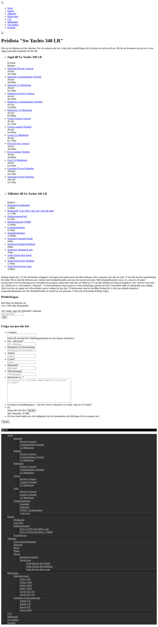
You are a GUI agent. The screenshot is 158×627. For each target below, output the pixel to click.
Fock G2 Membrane (17, 160)
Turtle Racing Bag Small (19, 255)
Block (16, 548)
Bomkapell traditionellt (18, 205)
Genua (17, 476)
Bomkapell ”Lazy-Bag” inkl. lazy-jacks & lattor (30, 210)
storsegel (18, 438)
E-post (11, 359)
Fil (8, 407)
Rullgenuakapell (21, 526)
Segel (10, 8)
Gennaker (24, 504)
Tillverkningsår (14, 371)
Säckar (17, 554)
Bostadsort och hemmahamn (21, 347)
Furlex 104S (26, 582)
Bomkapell (19, 519)
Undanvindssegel (22, 501)
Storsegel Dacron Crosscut (20, 68)
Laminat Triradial (28, 482)
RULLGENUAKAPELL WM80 (36, 532)
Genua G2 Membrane (18, 135)
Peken (17, 551)
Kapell (10, 11)
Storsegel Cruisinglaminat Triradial (24, 76)
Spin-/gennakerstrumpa (25, 541)
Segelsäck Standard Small (20, 238)
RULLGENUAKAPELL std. (34, 529)
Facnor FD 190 (27, 594)
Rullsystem (12, 16)
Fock (16, 488)
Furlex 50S (25, 579)
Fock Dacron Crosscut (18, 143)
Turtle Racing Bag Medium (20, 260)
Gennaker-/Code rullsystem (27, 598)
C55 (9, 19)
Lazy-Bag (18, 523)
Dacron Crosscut (28, 441)
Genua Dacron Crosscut (19, 118)
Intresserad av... (15, 377)
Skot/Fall (18, 544)
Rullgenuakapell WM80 (19, 222)
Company (12, 332)
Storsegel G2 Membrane (19, 85)
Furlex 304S (26, 588)
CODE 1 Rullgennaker (31, 510)
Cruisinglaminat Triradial (32, 444)
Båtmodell (13, 365)
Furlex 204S (26, 585)
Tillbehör (11, 13)
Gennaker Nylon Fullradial (20, 168)
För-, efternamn (15, 341)
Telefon (11, 353)
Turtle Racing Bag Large (19, 266)
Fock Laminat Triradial (18, 151)
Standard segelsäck (29, 557)
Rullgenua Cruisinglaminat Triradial (24, 101)
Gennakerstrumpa (16, 227)
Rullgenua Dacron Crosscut (20, 93)
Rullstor (17, 451)
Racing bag (25, 560)
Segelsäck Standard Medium (21, 244)
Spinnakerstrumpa (16, 233)
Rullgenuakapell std (17, 216)
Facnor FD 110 (27, 591)
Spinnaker (25, 507)
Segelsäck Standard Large (20, 249)
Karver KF (25, 607)
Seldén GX (25, 604)
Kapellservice (20, 535)
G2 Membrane (27, 447)
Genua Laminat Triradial (19, 126)
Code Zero (25, 513)
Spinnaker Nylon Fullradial (20, 177)
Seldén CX (25, 601)
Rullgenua (19, 463)
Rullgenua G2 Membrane (19, 110)
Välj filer (31, 410)
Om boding (13, 24)
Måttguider (12, 22)
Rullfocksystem (21, 576)
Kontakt (11, 27)
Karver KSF (26, 610)
